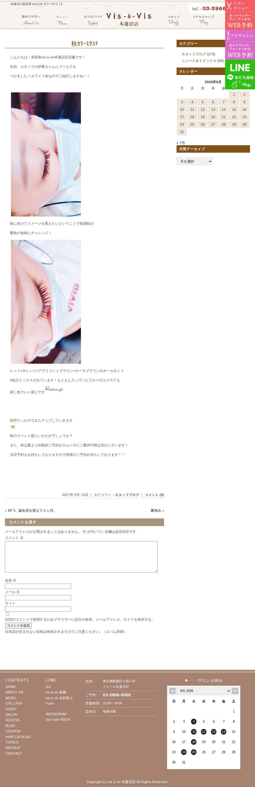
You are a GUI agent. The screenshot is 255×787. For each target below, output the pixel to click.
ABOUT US (14, 692)
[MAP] (203, 20)
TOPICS (11, 742)
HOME (10, 687)
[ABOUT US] (31, 20)
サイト (10, 603)
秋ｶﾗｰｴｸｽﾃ (84, 43)
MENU (10, 698)
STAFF (10, 709)
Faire (50, 703)
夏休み (156, 510)
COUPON (13, 731)
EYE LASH (13, 703)
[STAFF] (173, 20)
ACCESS (12, 720)
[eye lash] (93, 20)
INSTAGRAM (56, 714)
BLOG (10, 726)
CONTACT (13, 753)
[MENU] (62, 20)
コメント (14, 538)
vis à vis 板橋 (56, 692)
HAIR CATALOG (18, 737)
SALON (11, 714)
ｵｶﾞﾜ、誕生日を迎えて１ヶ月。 (32, 510)
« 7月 (181, 143)
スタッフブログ (127, 495)
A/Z (48, 687)
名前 (10, 580)
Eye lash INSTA (58, 719)
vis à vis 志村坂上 (59, 698)
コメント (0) (154, 495)
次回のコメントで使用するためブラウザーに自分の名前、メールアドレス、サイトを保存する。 (80, 619)
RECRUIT (13, 748)
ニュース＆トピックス (199, 61)
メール (12, 592)
